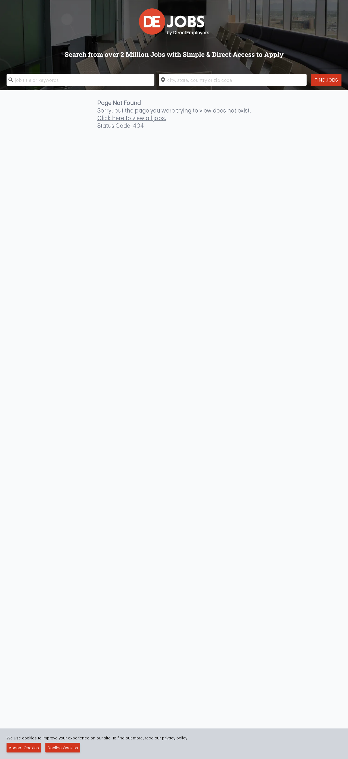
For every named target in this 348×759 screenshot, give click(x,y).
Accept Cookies (24, 748)
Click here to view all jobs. (131, 118)
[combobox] (80, 80)
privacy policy (174, 738)
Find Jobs (326, 79)
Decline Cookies (63, 748)
